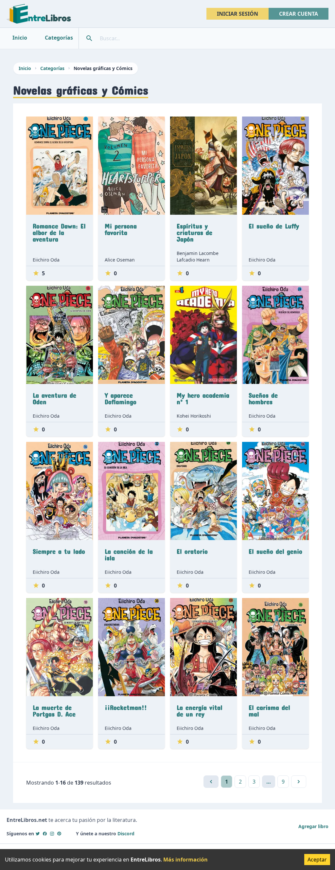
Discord (125, 833)
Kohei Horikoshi (194, 416)
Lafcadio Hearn (193, 260)
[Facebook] (45, 833)
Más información (185, 859)
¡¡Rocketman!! (126, 706)
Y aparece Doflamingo (120, 397)
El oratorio (192, 550)
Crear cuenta (298, 13)
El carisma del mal (269, 709)
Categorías (52, 68)
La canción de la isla (129, 553)
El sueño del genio (275, 550)
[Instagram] (52, 833)
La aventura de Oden (54, 397)
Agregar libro (313, 826)
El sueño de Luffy (274, 224)
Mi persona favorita (121, 228)
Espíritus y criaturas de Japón (194, 231)
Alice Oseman (120, 260)
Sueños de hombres (263, 397)
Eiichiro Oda (46, 260)
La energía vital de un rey (199, 709)
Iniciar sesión (237, 13)
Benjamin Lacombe (198, 253)
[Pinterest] (59, 833)
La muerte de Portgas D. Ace (54, 709)
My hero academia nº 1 (203, 397)
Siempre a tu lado (59, 550)
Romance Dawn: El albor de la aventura (59, 231)
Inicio (25, 68)
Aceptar (317, 859)
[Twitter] (37, 833)
